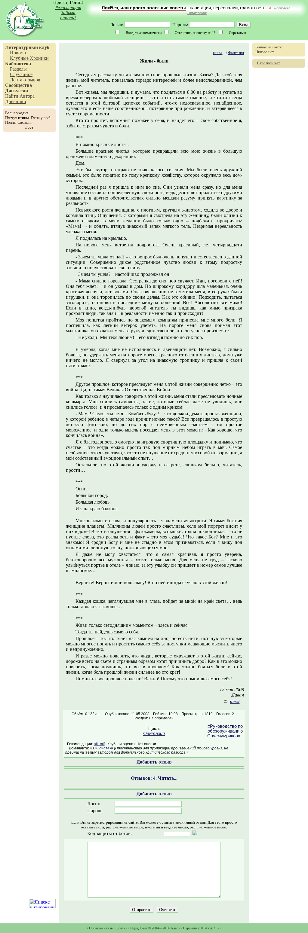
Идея (134, 928)
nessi (217, 52)
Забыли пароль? (68, 15)
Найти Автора (20, 96)
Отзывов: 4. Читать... (154, 778)
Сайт (143, 928)
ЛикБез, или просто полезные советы (144, 7)
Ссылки (121, 928)
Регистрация (68, 7)
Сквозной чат (268, 63)
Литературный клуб (27, 47)
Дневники (15, 101)
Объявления (197, 13)
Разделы (18, 69)
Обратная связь (100, 928)
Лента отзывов (25, 79)
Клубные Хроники (29, 58)
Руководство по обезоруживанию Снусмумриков (225, 731)
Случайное (21, 74)
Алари (175, 928)
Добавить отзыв (154, 761)
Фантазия (236, 52)
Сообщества (18, 85)
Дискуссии (16, 90)
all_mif (99, 744)
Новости (19, 52)
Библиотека (281, 8)
